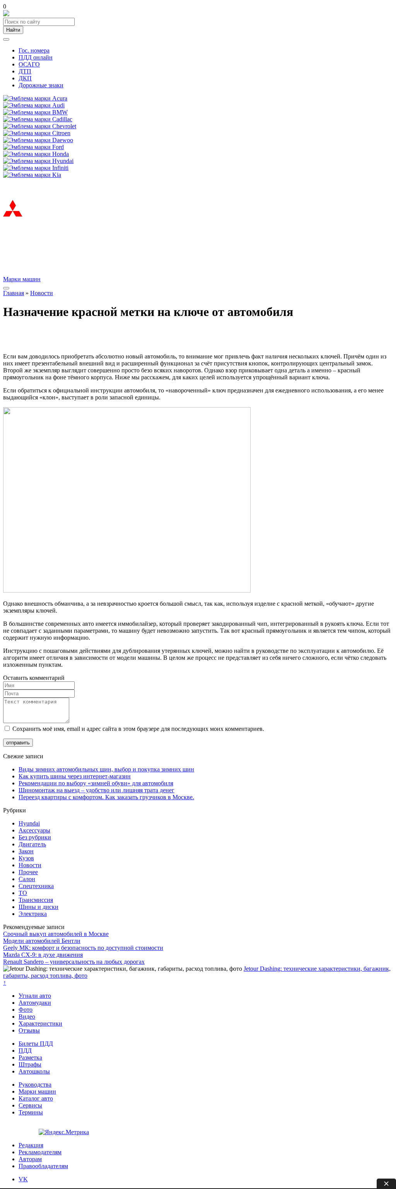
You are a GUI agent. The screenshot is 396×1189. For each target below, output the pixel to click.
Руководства (35, 1084)
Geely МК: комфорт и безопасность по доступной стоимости (83, 947)
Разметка (30, 1057)
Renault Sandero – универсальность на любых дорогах (74, 961)
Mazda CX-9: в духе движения (43, 954)
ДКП (25, 78)
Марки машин (22, 279)
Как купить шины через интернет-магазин (75, 776)
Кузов (26, 858)
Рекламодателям (40, 1152)
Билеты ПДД (36, 1043)
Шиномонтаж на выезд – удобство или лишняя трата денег (96, 790)
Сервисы (30, 1105)
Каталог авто (36, 1098)
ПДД (25, 1050)
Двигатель (32, 844)
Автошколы (34, 1071)
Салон (27, 879)
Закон (26, 851)
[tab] (23, 1179)
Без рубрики (35, 837)
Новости (41, 293)
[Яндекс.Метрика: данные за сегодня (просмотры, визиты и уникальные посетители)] (64, 1132)
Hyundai (29, 823)
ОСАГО (29, 64)
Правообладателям (43, 1166)
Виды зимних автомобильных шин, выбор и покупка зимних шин (106, 769)
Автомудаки (35, 1002)
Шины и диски (38, 907)
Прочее (28, 872)
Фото (25, 1009)
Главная (13, 293)
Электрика (33, 913)
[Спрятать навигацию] (6, 39)
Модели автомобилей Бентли (41, 941)
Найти (13, 30)
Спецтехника (36, 886)
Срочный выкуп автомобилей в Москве (56, 934)
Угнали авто (35, 995)
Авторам (30, 1159)
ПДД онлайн (36, 57)
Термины (31, 1112)
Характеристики (40, 1023)
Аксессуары (34, 830)
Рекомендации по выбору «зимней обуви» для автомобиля (96, 783)
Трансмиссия (36, 900)
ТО (23, 893)
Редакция (31, 1145)
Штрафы (30, 1064)
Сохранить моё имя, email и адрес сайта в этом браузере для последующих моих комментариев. (138, 728)
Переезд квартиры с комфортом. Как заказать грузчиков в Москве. (106, 797)
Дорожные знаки (41, 85)
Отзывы (29, 1030)
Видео (27, 1016)
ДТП (25, 71)
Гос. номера (34, 50)
